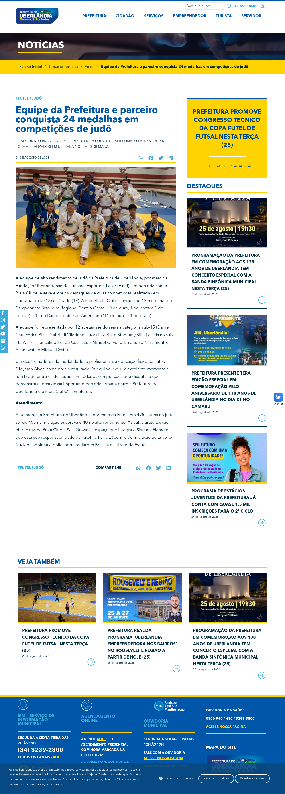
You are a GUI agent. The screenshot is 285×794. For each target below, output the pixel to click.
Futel (23, 98)
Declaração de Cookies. (49, 784)
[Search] (228, 6)
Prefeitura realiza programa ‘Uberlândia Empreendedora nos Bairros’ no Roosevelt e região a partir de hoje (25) (142, 644)
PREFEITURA (94, 16)
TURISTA (224, 16)
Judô (37, 98)
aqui (57, 757)
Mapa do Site (221, 748)
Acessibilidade (246, 6)
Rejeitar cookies (216, 778)
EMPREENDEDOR (189, 16)
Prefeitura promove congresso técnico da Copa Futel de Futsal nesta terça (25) (227, 128)
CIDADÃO (125, 16)
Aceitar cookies (252, 778)
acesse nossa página (163, 758)
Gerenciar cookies (178, 778)
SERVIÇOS (153, 16)
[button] (141, 158)
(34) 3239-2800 (40, 750)
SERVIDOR (251, 16)
